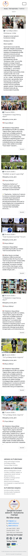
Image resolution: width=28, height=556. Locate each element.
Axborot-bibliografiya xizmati (12, 470)
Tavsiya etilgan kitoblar (11, 465)
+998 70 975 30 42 (13, 523)
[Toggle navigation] (17, 3)
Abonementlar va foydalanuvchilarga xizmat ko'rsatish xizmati (12, 477)
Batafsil (22, 149)
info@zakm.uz (12, 521)
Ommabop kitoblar (9, 463)
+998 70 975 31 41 (13, 525)
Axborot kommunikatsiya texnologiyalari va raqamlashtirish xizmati (14, 483)
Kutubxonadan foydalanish (12, 492)
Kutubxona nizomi (9, 494)
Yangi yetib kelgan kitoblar (12, 461)
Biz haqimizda (13, 8)
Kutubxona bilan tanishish (12, 490)
